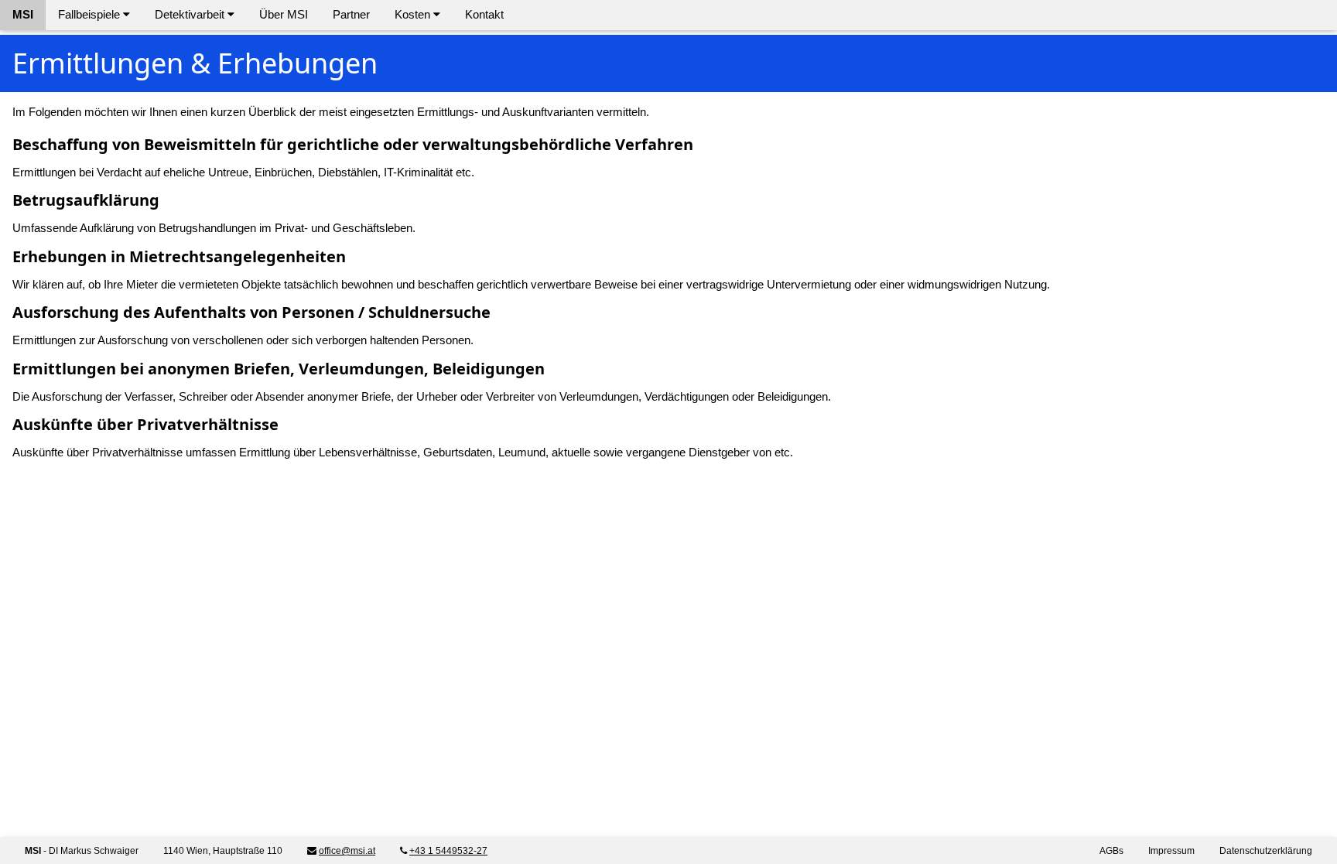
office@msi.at (347, 850)
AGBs (1111, 850)
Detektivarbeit (191, 14)
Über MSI (283, 14)
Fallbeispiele (90, 14)
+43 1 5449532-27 (448, 850)
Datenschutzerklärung (1265, 850)
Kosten (414, 14)
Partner (351, 14)
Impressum (1171, 850)
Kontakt (484, 14)
